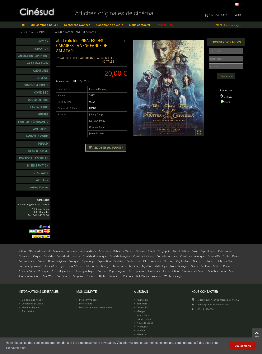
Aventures (40, 70)
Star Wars (40, 172)
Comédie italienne (143, 256)
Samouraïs (153, 271)
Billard (151, 251)
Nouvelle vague (37, 136)
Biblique (140, 251)
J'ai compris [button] (243, 345)
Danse (235, 256)
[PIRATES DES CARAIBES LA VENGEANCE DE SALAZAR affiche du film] (168, 87)
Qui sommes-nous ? (44, 25)
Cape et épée (207, 251)
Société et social (217, 271)
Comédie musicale (35, 85)
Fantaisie (119, 261)
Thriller (103, 276)
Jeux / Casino (75, 266)
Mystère (147, 266)
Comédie (42, 78)
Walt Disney (142, 276)
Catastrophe (225, 251)
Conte (225, 256)
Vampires (115, 276)
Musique (134, 266)
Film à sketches (152, 261)
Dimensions (62, 81)
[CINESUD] (37, 11)
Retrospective (137, 271)
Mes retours (85, 303)
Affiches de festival (39, 251)
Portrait (102, 271)
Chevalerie (24, 256)
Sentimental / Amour (193, 271)
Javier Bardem (96, 133)
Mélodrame (119, 266)
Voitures (128, 276)
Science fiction (37, 165)
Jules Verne (92, 266)
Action (43, 41)
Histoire (208, 261)
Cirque (37, 256)
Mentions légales (30, 307)
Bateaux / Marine (123, 251)
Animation (41, 48)
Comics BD (41, 92)
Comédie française (120, 256)
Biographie (164, 251)
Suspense (78, 276)
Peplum (43, 143)
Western (42, 180)
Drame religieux (57, 261)
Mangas (105, 266)
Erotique (74, 261)
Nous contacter (139, 25)
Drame (41, 261)
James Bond (39, 129)
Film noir (168, 261)
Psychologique (117, 271)
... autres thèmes (37, 187)
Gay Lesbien (183, 261)
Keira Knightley (97, 120)
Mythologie (160, 266)
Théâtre (91, 276)
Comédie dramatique (94, 256)
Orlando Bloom (97, 127)
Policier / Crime (37, 151)
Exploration (104, 261)
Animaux (72, 251)
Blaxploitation (181, 251)
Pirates (32, 32)
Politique (43, 271)
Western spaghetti (174, 276)
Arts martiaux (37, 63)
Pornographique (85, 271)
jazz (63, 266)
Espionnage (88, 261)
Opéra (194, 266)
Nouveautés (165, 25)
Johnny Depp (96, 114)
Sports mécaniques (29, 276)
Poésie (227, 266)
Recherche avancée (77, 25)
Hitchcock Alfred (225, 261)
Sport (232, 271)
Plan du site (27, 311)
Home (22, 32)
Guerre (43, 114)
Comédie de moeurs (68, 256)
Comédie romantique (192, 256)
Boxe (195, 251)
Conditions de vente (109, 25)
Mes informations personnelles (95, 307)
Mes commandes (88, 299)
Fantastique (39, 107)
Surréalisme (63, 276)
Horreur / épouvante (33, 121)
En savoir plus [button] (16, 348)
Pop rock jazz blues (33, 158)
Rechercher (227, 76)
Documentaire (38, 99)
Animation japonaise (33, 56)
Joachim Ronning (98, 89)
